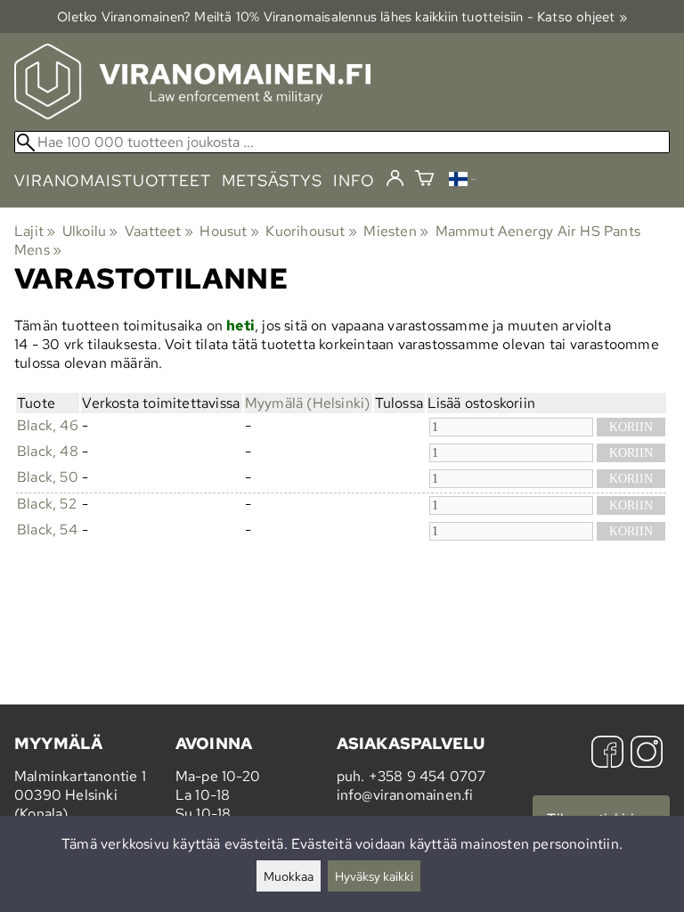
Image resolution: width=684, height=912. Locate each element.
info (354, 180)
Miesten (395, 231)
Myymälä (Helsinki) (307, 403)
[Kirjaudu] (395, 179)
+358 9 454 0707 (427, 776)
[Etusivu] (192, 114)
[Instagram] (647, 754)
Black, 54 (47, 529)
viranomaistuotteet (112, 180)
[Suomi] (462, 181)
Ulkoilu (90, 231)
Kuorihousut (311, 231)
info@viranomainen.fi (405, 795)
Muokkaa (289, 875)
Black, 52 (47, 503)
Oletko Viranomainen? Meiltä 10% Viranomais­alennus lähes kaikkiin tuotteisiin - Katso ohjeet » (342, 16)
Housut (229, 231)
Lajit (34, 231)
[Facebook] (607, 754)
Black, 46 (47, 425)
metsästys (272, 180)
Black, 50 (47, 477)
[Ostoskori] (424, 180)
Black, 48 (47, 451)
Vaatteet (159, 231)
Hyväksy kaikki (374, 875)
